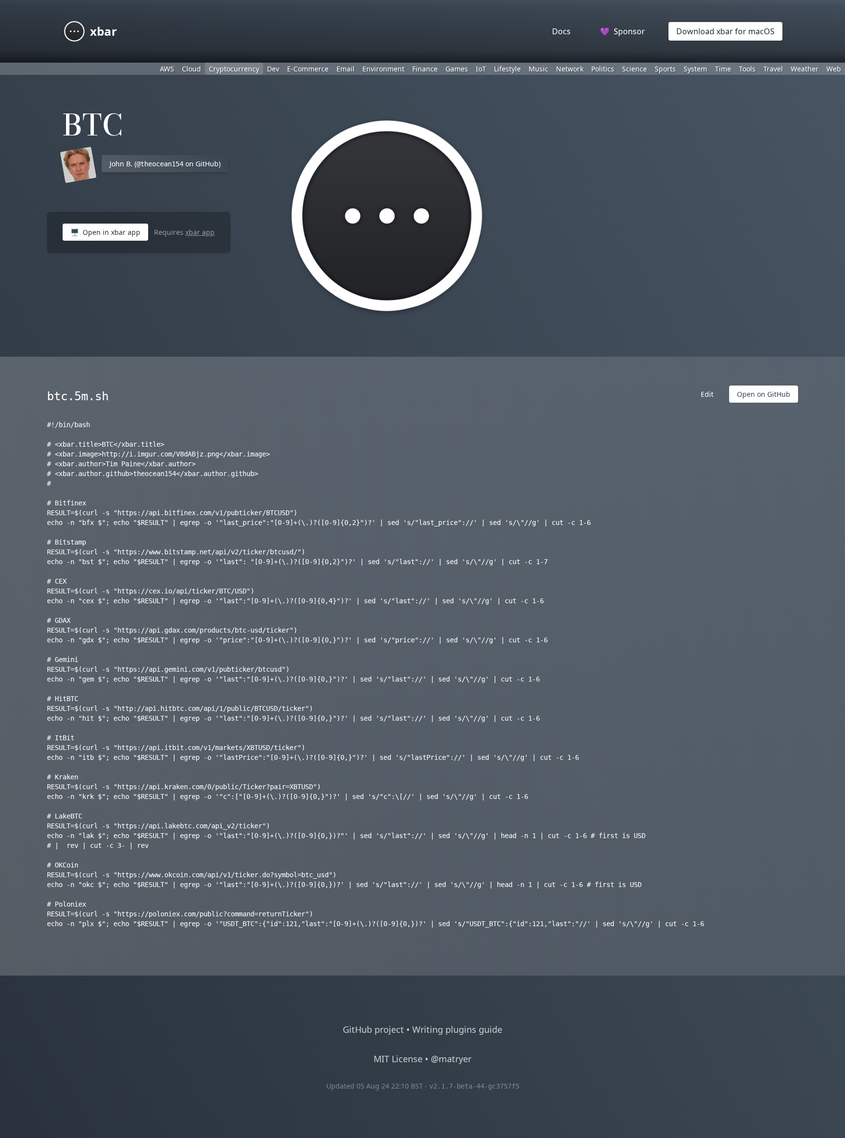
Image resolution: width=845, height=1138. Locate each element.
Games (456, 68)
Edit (707, 394)
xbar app (200, 232)
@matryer (451, 1059)
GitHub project (373, 1029)
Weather (805, 68)
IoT (481, 68)
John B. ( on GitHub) (165, 163)
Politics (602, 68)
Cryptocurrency (234, 68)
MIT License (398, 1059)
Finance (425, 68)
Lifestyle (507, 68)
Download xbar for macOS (725, 31)
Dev (273, 68)
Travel (773, 68)
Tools (747, 68)
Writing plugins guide (457, 1029)
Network (569, 68)
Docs (561, 31)
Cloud (191, 68)
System (695, 68)
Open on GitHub (763, 394)
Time (723, 68)
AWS (167, 68)
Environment (383, 68)
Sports (665, 68)
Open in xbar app (105, 232)
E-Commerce (308, 68)
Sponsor (622, 31)
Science (634, 68)
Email (345, 68)
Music (538, 68)
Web (833, 68)
